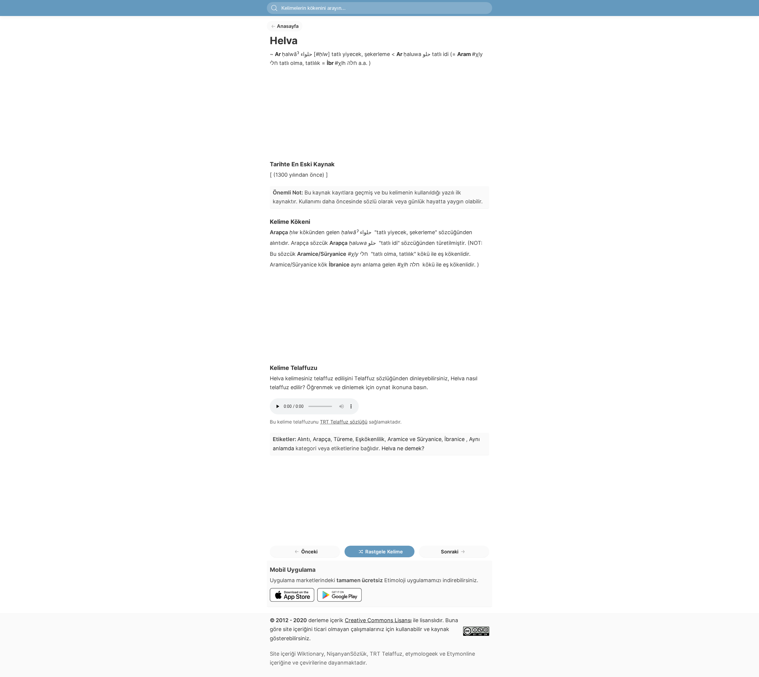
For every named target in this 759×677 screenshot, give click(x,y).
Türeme (343, 439)
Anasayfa (288, 26)
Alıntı (303, 439)
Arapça (322, 439)
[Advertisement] (379, 115)
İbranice (455, 439)
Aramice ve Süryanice (414, 439)
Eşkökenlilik (370, 439)
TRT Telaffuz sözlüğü (343, 422)
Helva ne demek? (403, 448)
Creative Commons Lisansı (378, 620)
